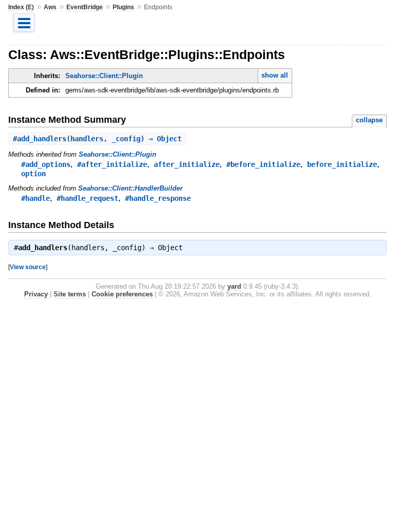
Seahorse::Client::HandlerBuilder (130, 188)
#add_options (45, 164)
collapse (369, 120)
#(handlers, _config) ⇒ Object (97, 139)
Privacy (36, 294)
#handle (35, 198)
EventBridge (84, 7)
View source (28, 267)
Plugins (123, 7)
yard (234, 286)
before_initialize (342, 164)
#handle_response (158, 198)
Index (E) (21, 7)
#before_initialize (263, 164)
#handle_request (87, 198)
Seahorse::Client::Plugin (104, 76)
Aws (50, 7)
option (33, 174)
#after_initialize (112, 164)
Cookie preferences (122, 294)
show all (274, 75)
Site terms (69, 294)
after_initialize (187, 164)
